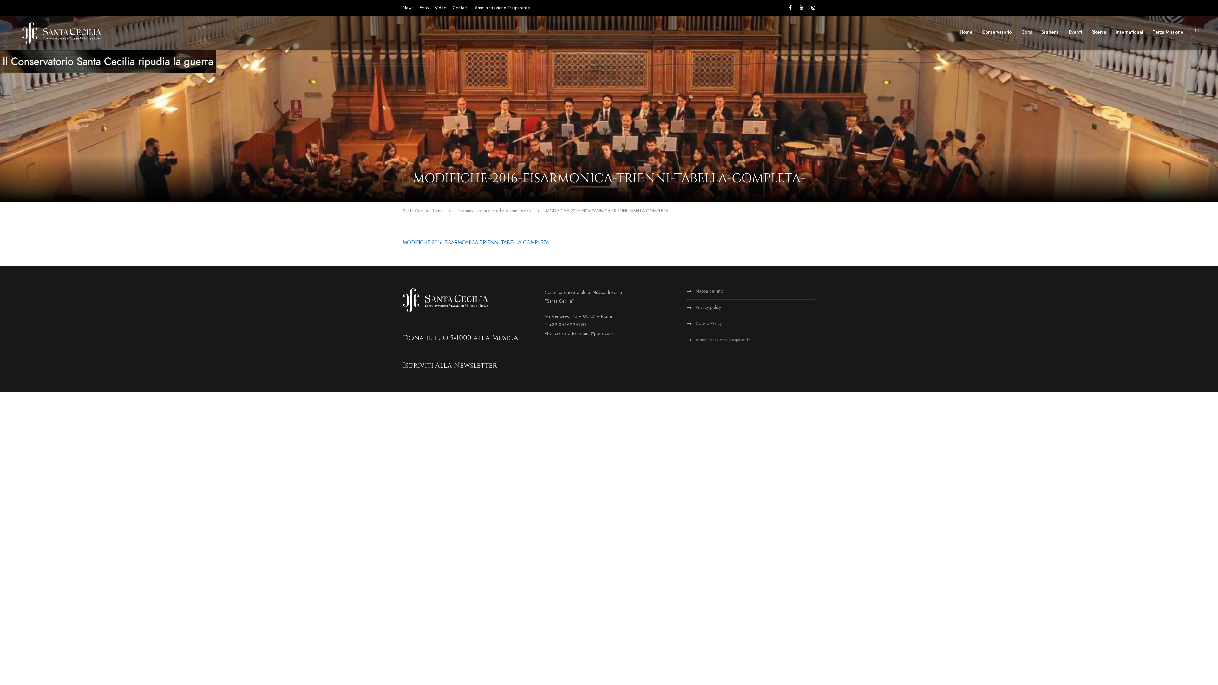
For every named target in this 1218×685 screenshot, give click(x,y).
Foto (424, 8)
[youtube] (801, 8)
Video (440, 8)
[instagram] (813, 8)
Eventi (1075, 32)
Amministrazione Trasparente (502, 8)
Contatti (460, 8)
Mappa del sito (709, 291)
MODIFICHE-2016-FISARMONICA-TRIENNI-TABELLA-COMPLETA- (477, 242)
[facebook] (790, 8)
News (408, 8)
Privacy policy (708, 307)
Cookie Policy (709, 324)
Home (966, 32)
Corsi (1026, 32)
